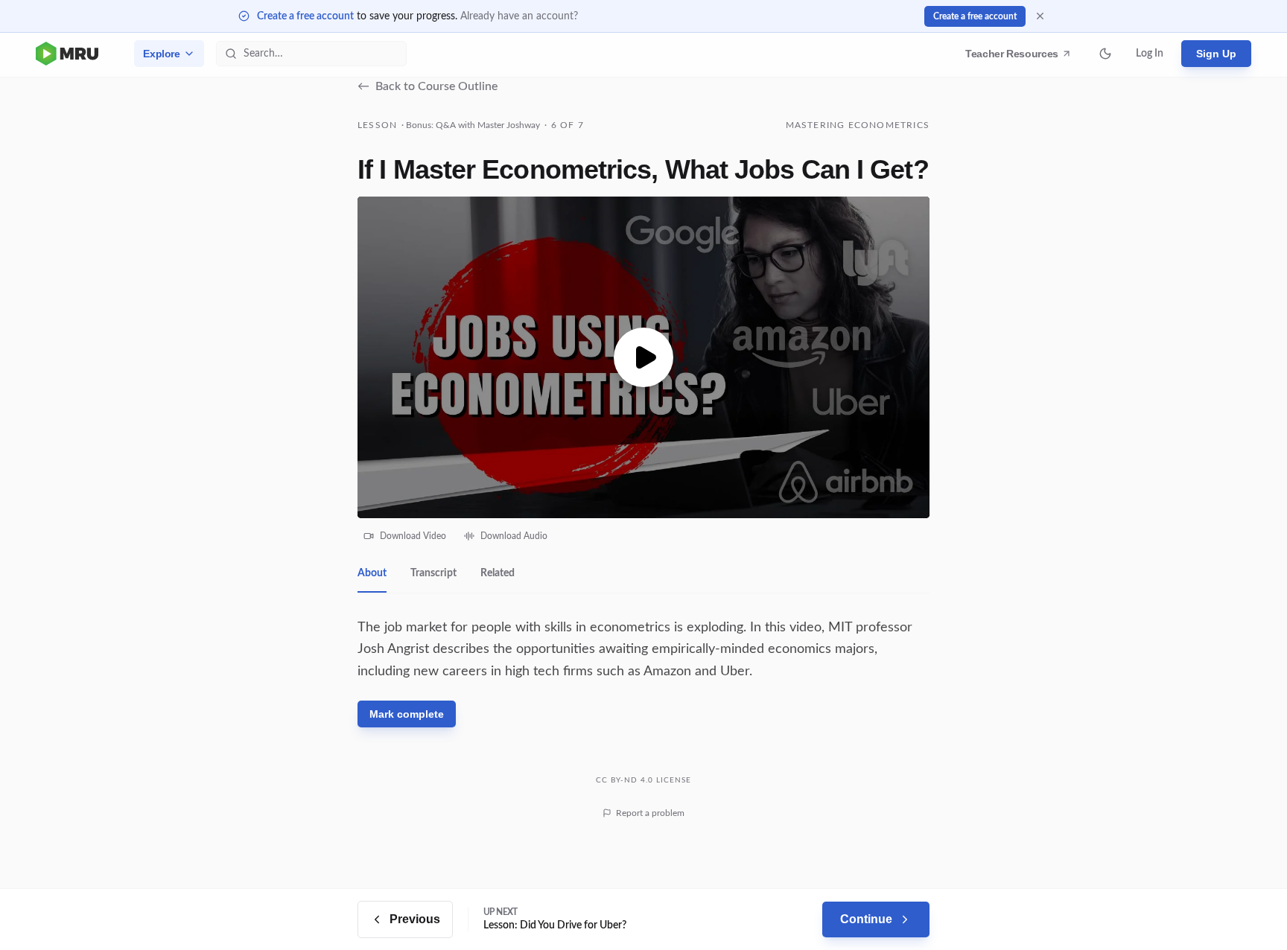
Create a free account (305, 16)
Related (497, 573)
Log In (1149, 53)
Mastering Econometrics (858, 125)
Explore (161, 54)
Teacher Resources (1014, 57)
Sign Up (1216, 54)
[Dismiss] (1040, 16)
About (372, 573)
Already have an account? (519, 16)
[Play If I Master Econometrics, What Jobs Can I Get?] (644, 357)
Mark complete (406, 714)
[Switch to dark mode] (1105, 53)
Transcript (433, 573)
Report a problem (650, 813)
